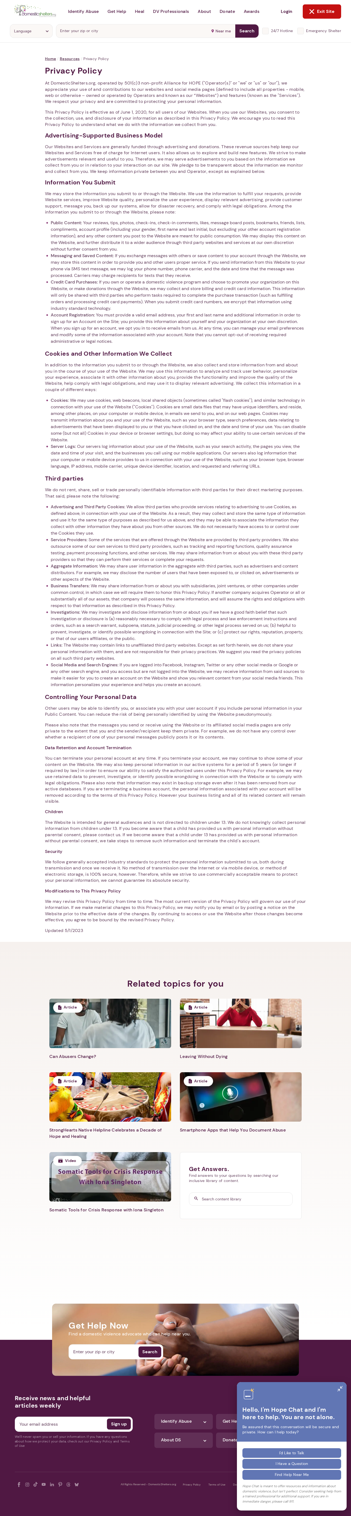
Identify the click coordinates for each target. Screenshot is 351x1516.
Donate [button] (227, 11)
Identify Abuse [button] (83, 11)
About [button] (204, 11)
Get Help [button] (116, 11)
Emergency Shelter (323, 30)
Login (286, 11)
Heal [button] (139, 11)
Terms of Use (216, 1484)
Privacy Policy (192, 1484)
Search (246, 31)
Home (50, 58)
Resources (70, 58)
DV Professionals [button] (171, 11)
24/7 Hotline (282, 30)
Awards (251, 11)
